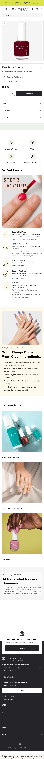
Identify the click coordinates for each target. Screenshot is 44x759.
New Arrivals (6, 560)
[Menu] (2, 9)
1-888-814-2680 (7, 699)
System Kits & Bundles (10, 457)
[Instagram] (20, 744)
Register (22, 648)
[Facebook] (24, 744)
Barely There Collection (11, 509)
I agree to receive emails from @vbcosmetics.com (15, 684)
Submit (22, 690)
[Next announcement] (42, 3)
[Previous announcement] (2, 3)
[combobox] (22, 15)
